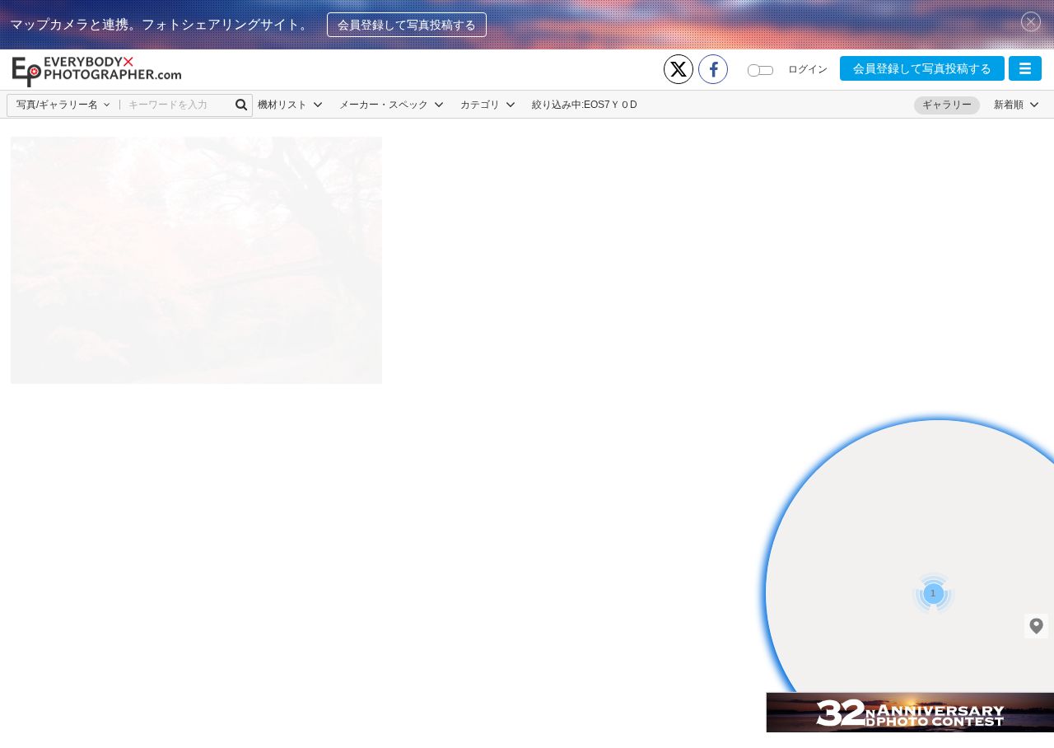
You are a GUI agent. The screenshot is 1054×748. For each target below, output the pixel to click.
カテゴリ (481, 104)
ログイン (808, 69)
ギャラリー (947, 104)
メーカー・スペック (385, 104)
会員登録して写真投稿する (407, 24)
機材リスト (284, 104)
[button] (1025, 68)
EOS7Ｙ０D (610, 104)
